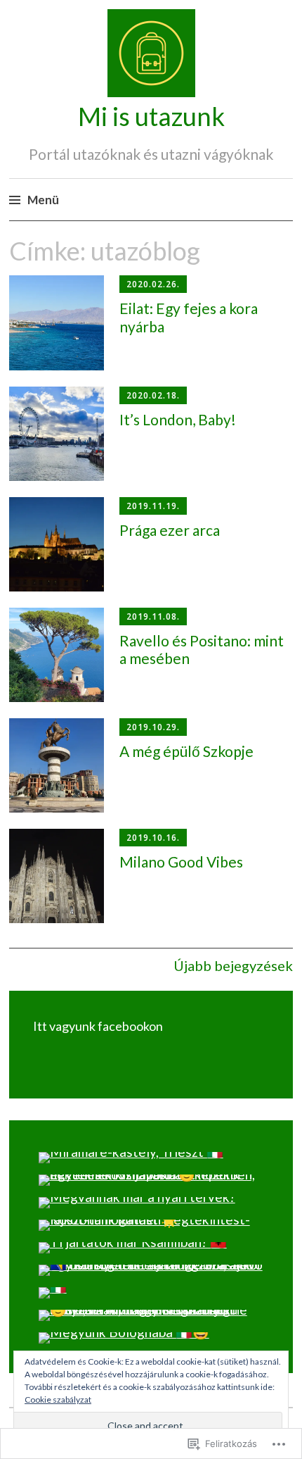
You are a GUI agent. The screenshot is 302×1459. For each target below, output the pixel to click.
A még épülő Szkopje (186, 751)
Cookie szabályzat (58, 1399)
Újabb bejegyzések (233, 965)
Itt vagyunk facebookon (98, 1026)
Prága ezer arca (169, 530)
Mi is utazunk (151, 116)
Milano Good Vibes (181, 861)
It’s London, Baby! (177, 419)
